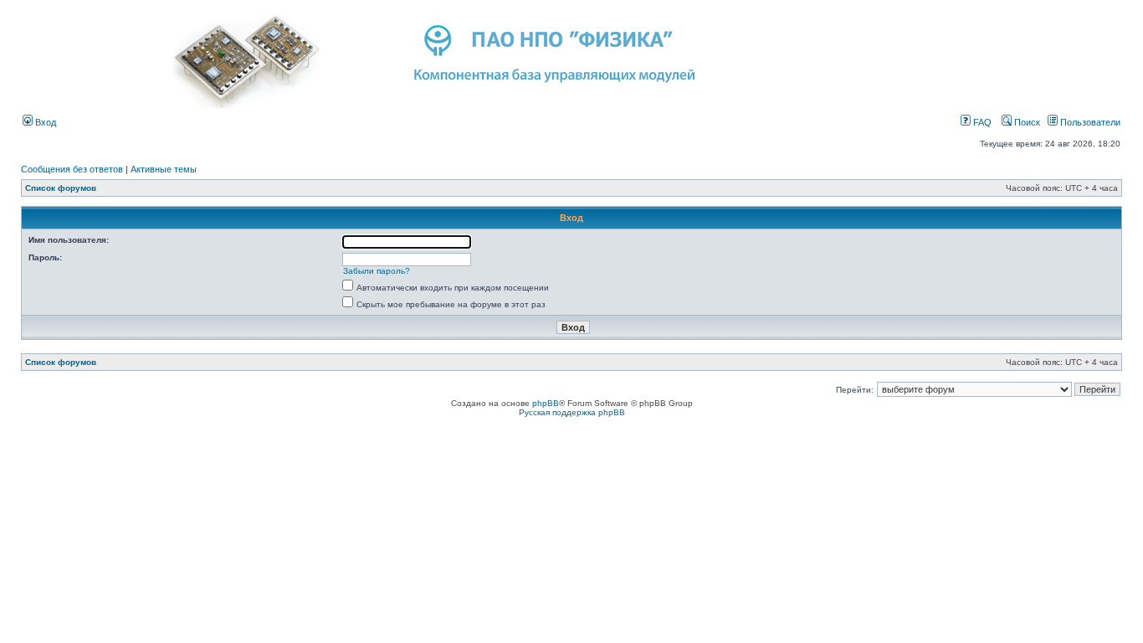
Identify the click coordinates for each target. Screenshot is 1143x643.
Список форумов (60, 188)
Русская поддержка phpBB (572, 412)
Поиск (1026, 122)
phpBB (545, 403)
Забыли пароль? (376, 270)
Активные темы (164, 169)
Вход (44, 122)
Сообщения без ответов (72, 169)
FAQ (981, 122)
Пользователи (1089, 122)
